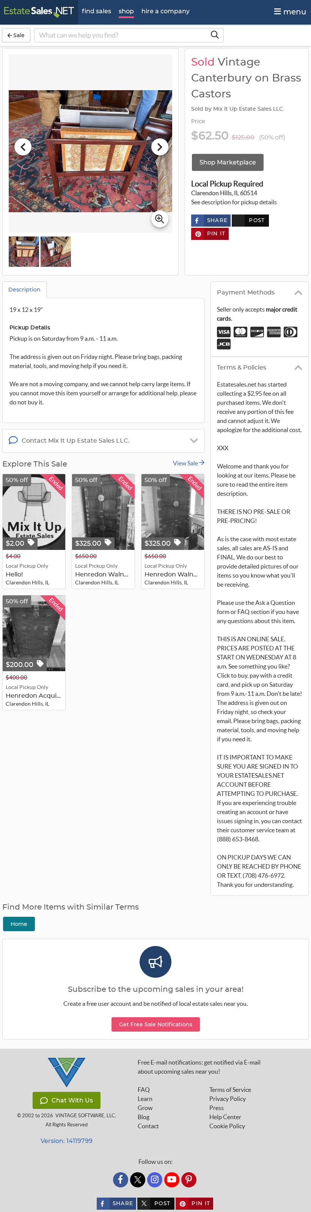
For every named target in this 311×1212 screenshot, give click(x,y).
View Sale (186, 463)
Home (19, 924)
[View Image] (24, 251)
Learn (145, 1098)
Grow (145, 1107)
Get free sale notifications (155, 1024)
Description (24, 289)
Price (198, 121)
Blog (143, 1116)
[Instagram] (154, 1179)
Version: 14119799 (67, 1141)
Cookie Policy (227, 1126)
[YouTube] (171, 1179)
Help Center (225, 1116)
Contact (148, 1126)
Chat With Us (72, 1100)
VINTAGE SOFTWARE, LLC (85, 1115)
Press (216, 1107)
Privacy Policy (227, 1098)
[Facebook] (120, 1179)
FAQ (144, 1089)
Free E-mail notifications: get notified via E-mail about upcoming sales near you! (199, 1067)
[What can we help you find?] (215, 35)
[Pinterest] (188, 1179)
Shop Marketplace (227, 162)
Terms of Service (230, 1089)
